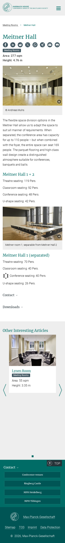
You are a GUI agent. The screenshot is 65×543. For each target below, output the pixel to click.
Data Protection (50, 527)
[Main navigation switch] (58, 8)
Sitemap (10, 527)
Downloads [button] (11, 307)
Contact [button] (9, 295)
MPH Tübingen (32, 501)
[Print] (57, 45)
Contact (10, 467)
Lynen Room (21, 371)
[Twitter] (27, 45)
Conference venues (32, 474)
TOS (21, 527)
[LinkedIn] (13, 45)
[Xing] (42, 45)
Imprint (32, 527)
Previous (4, 390)
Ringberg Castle (32, 483)
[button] (59, 102)
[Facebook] (5, 45)
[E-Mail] (50, 45)
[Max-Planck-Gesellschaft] (16, 517)
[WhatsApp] (35, 45)
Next (60, 390)
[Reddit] (20, 45)
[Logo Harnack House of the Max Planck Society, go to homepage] (26, 7)
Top (57, 463)
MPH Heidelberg (33, 492)
